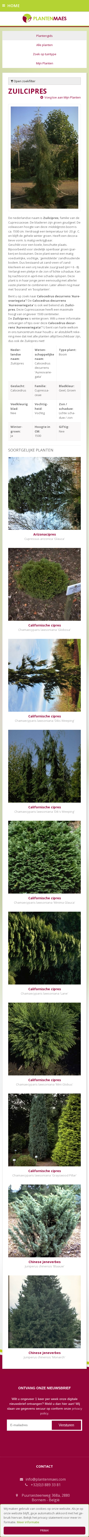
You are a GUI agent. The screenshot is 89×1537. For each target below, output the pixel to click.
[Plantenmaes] (45, 18)
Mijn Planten (44, 63)
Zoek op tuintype (44, 54)
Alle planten (44, 45)
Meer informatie (28, 1522)
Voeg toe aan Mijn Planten (62, 97)
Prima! (44, 1530)
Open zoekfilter (24, 81)
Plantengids (44, 36)
